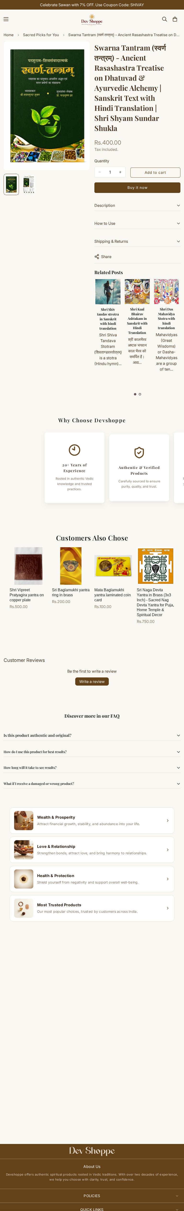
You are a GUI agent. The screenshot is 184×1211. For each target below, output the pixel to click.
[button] (135, 394)
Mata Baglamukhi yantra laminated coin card (112, 595)
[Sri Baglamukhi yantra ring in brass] (71, 566)
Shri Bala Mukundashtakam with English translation (169, 316)
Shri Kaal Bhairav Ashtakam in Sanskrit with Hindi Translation (108, 321)
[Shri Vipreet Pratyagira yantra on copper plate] (28, 566)
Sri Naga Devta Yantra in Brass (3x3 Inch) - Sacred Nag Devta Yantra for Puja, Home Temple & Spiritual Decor (155, 602)
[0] (174, 19)
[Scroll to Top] (174, 1184)
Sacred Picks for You (41, 35)
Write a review (92, 681)
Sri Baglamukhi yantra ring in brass (71, 592)
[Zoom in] (79, 51)
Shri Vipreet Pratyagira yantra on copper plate (27, 595)
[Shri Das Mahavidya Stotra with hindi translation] (137, 291)
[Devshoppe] (92, 19)
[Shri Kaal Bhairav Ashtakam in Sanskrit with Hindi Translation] (107, 291)
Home (9, 35)
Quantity (101, 160)
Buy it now (137, 187)
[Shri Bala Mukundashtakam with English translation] (166, 291)
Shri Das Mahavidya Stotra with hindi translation (137, 318)
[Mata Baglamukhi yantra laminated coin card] (113, 566)
